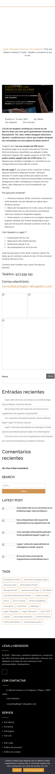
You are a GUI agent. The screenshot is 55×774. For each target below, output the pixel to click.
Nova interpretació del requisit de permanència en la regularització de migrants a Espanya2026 (33, 522)
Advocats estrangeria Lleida (36, 580)
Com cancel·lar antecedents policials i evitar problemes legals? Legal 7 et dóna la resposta (34, 534)
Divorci (6, 601)
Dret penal (8, 727)
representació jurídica (33, 622)
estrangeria (8, 606)
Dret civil (7, 736)
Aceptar (17, 770)
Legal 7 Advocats (29, 611)
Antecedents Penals (28, 585)
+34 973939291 (13, 698)
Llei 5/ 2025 (45, 611)
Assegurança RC (10, 590)
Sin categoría (11, 122)
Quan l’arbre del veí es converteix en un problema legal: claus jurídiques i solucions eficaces (34, 510)
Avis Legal (8, 743)
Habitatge (34, 606)
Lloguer (6, 617)
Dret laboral (9, 722)
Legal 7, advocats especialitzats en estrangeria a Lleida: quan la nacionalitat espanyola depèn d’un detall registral (33, 546)
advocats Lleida (10, 585)
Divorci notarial (19, 601)
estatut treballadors (37, 601)
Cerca (5, 376)
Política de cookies (12, 752)
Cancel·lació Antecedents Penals (17, 595)
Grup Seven (22, 606)
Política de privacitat (13, 747)
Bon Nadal (47, 590)
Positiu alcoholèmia (11, 622)
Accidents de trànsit (11, 580)
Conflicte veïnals (42, 595)
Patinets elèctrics (43, 617)
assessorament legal (30, 590)
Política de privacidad (33, 770)
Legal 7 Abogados (11, 611)
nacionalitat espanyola (22, 617)
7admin (40, 119)
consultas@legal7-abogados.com (27, 286)
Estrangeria (9, 731)
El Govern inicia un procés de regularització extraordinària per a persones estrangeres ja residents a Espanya (33, 558)
